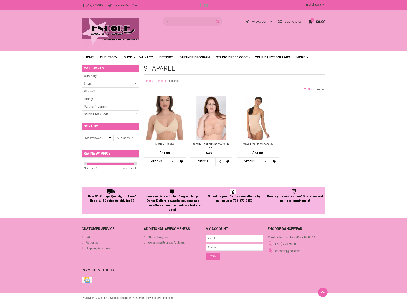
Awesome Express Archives (166, 242)
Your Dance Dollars (272, 57)
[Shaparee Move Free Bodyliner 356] (258, 98)
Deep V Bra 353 (164, 143)
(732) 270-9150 (285, 244)
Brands (159, 80)
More (300, 57)
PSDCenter (138, 297)
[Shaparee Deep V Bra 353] (165, 98)
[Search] (217, 21)
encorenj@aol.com (287, 251)
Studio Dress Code (232, 57)
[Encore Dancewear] (110, 31)
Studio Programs (159, 237)
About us (92, 242)
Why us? (146, 57)
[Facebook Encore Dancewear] (200, 5)
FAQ (88, 237)
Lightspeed (166, 297)
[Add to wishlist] (181, 161)
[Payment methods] (87, 280)
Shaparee (173, 80)
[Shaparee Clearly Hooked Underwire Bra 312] (211, 98)
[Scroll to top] (323, 292)
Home (89, 57)
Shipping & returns (98, 248)
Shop (128, 57)
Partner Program (195, 57)
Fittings (166, 57)
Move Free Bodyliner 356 (258, 143)
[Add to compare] (173, 161)
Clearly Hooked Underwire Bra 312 (211, 145)
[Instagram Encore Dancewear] (206, 5)
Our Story (108, 57)
